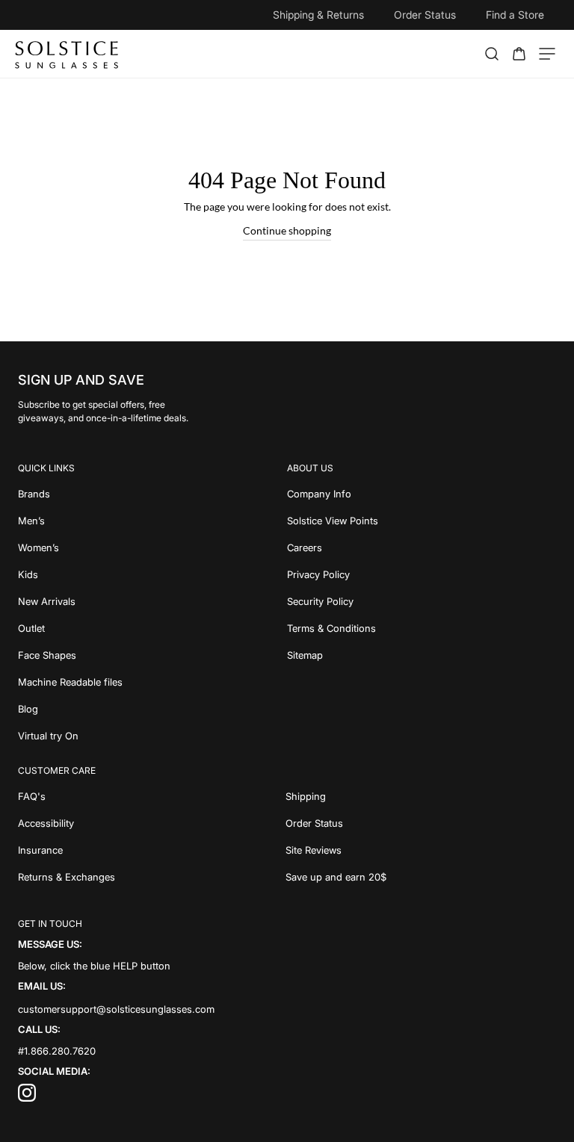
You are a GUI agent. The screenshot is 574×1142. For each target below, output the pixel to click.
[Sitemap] (421, 655)
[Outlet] (152, 628)
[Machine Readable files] (152, 682)
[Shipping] (421, 796)
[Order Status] (421, 823)
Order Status (425, 14)
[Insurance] (152, 850)
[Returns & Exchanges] (152, 877)
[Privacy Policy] (421, 574)
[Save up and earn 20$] (421, 877)
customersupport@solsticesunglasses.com (116, 1008)
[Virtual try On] (152, 736)
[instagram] (27, 1098)
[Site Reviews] (421, 850)
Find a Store (515, 14)
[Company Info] (421, 494)
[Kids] (152, 574)
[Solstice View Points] (421, 521)
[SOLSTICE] (67, 54)
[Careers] (421, 547)
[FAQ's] (152, 796)
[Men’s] (152, 521)
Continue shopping (287, 231)
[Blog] (152, 709)
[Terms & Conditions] (421, 628)
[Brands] (152, 494)
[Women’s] (152, 547)
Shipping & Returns (318, 14)
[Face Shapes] (152, 655)
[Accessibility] (152, 823)
